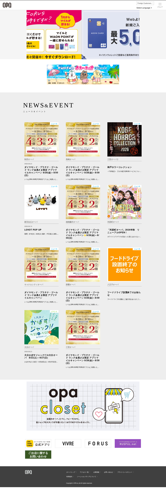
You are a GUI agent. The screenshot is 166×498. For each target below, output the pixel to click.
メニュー (160, 7)
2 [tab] (84, 57)
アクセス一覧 (84, 472)
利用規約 (69, 476)
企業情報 (96, 472)
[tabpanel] (83, 34)
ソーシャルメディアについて (86, 476)
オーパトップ (70, 472)
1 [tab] (81, 57)
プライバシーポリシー (124, 472)
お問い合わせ (108, 472)
